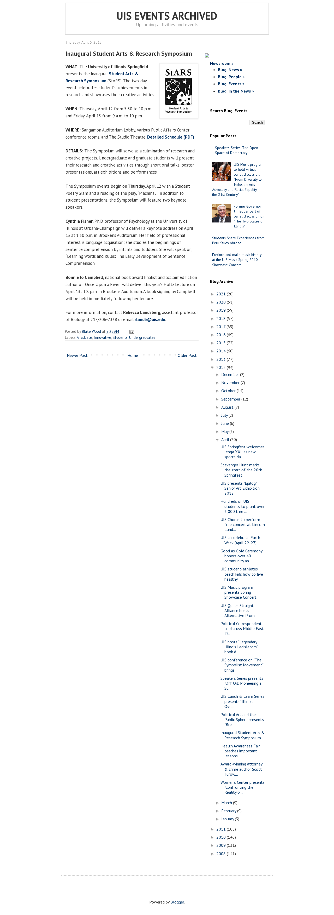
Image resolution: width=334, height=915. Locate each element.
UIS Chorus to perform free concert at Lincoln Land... (242, 524)
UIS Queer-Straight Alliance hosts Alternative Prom (237, 610)
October (229, 390)
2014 (221, 350)
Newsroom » (222, 63)
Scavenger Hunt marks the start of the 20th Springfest (241, 469)
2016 (221, 334)
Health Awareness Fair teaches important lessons (240, 750)
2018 (221, 318)
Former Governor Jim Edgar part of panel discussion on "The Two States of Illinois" (249, 216)
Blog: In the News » (236, 91)
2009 (221, 845)
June (225, 423)
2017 (221, 326)
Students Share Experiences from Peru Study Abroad (238, 240)
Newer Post (77, 355)
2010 (221, 837)
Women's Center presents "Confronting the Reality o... (242, 787)
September (231, 399)
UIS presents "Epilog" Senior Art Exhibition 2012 (240, 488)
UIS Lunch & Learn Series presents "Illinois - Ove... (242, 701)
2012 (221, 367)
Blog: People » (231, 76)
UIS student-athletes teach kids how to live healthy (241, 573)
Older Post (187, 355)
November (231, 382)
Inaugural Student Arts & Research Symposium (242, 735)
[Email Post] (131, 331)
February (229, 810)
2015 (221, 342)
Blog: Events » (231, 83)
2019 (221, 310)
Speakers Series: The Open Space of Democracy (236, 150)
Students (120, 337)
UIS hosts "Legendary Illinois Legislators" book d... (239, 646)
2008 (221, 853)
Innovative (102, 337)
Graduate (84, 337)
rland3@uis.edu (150, 319)
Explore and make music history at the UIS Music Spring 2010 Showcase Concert (236, 259)
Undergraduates (142, 337)
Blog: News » (230, 69)
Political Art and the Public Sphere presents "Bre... (242, 719)
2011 (221, 829)
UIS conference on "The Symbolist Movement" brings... (241, 664)
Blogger (177, 902)
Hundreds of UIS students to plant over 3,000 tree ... (242, 506)
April (225, 439)
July (225, 415)
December (230, 374)
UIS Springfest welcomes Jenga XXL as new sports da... (242, 451)
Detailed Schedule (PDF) (170, 137)
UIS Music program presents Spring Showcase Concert (238, 592)
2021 (221, 293)
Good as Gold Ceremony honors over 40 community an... (241, 555)
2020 (221, 302)
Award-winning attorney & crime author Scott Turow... (241, 768)
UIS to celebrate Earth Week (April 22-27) (240, 540)
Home (132, 355)
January (228, 818)
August (228, 407)
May (225, 431)
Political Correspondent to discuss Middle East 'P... (242, 628)
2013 (221, 359)
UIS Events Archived (167, 15)
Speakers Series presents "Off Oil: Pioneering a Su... (241, 683)
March (227, 802)
